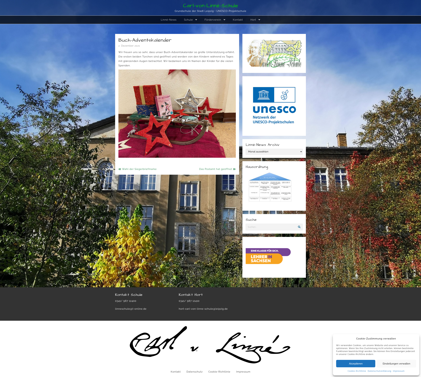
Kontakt (176, 371)
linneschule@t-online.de (131, 308)
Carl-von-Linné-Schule (210, 5)
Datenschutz (194, 371)
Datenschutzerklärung (379, 371)
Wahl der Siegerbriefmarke (139, 169)
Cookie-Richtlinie (357, 371)
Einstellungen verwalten (396, 363)
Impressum (399, 371)
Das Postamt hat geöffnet (215, 169)
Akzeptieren (356, 363)
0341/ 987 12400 (125, 300)
